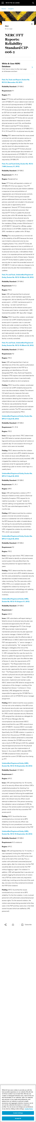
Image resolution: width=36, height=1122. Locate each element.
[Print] (13, 924)
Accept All (18, 1118)
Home (4, 9)
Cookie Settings (18, 1113)
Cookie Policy (29, 1109)
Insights (11, 9)
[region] (18, 1103)
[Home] (12, 2)
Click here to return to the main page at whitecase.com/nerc (14, 67)
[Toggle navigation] (4, 2)
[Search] (33, 3)
